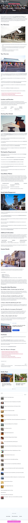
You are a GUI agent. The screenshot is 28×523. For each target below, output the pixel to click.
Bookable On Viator (3, 361)
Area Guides (8, 516)
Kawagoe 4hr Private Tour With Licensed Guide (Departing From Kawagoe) (12, 95)
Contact (20, 516)
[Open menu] (26, 1)
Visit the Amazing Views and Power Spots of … (21, 365)
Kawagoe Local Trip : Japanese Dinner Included (8, 94)
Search (2, 393)
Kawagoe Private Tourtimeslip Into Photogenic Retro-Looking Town (11, 357)
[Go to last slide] (2, 381)
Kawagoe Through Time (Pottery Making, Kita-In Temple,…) (10, 352)
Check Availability (15, 330)
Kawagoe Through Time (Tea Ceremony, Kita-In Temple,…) (10, 351)
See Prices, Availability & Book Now (13, 521)
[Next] (25, 381)
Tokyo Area (12, 12)
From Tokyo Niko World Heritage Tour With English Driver (6, 384)
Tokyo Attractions (15, 516)
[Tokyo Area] (5, 1)
